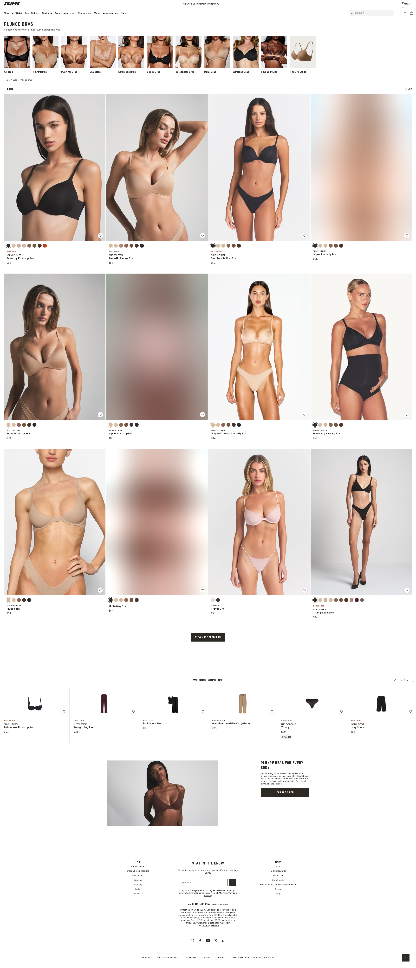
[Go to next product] (413, 680)
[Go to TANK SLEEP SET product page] (173, 703)
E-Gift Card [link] (278, 875)
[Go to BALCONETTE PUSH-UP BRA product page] (34, 703)
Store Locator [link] (278, 880)
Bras (15, 80)
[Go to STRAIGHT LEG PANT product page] (104, 703)
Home (7, 80)
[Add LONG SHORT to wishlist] (410, 711)
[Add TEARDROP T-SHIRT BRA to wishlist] (304, 235)
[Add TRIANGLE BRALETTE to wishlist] (407, 590)
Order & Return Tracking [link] (137, 871)
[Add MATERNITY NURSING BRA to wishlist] (407, 414)
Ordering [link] (138, 880)
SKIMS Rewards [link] (278, 871)
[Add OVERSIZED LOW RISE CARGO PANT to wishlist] (272, 711)
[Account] (405, 13)
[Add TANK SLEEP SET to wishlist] (202, 711)
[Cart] (411, 13)
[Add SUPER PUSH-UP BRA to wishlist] (407, 235)
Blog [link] (278, 893)
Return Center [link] (137, 866)
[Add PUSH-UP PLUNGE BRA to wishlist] (202, 235)
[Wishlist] (398, 13)
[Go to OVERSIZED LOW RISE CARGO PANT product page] (242, 703)
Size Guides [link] (138, 875)
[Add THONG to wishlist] (341, 711)
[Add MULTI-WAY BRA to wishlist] (202, 590)
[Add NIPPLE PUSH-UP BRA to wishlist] (202, 414)
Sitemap (146, 957)
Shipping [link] (138, 884)
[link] (285, 792)
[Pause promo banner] (396, 4)
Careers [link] (278, 889)
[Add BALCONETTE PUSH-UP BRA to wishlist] (64, 711)
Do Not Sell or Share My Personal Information (252, 957)
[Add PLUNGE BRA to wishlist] (100, 590)
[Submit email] (232, 882)
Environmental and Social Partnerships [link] (278, 884)
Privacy (207, 957)
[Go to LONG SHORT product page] (381, 703)
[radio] (8, 245)
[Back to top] (406, 958)
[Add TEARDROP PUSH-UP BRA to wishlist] (100, 235)
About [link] (278, 866)
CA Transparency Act (167, 957)
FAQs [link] (137, 889)
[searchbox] (374, 13)
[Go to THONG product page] (312, 703)
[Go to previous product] (395, 680)
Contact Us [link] (138, 893)
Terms (221, 957)
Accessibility (190, 957)
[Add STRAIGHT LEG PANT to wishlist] (133, 711)
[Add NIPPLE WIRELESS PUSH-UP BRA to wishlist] (304, 414)
